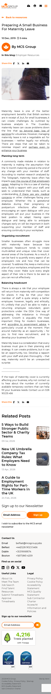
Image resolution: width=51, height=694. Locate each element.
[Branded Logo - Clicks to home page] (10, 6)
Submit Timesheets (13, 595)
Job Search (8, 585)
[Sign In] (35, 5)
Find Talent (8, 588)
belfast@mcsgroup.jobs (29, 543)
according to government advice (27, 324)
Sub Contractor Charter (11, 689)
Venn (47, 679)
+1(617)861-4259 (24, 555)
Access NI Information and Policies (36, 608)
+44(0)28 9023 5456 (26, 547)
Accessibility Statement (11, 684)
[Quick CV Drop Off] (28, 5)
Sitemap (30, 681)
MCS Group (26, 47)
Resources (7, 591)
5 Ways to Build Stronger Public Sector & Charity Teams (15, 430)
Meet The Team (10, 581)
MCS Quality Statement (11, 686)
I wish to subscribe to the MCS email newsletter (22, 525)
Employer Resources (27, 55)
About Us (7, 578)
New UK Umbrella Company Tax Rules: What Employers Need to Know (17, 457)
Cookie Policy (35, 581)
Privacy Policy (35, 578)
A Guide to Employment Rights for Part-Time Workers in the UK (16, 485)
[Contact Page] (40, 5)
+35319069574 (23, 551)
